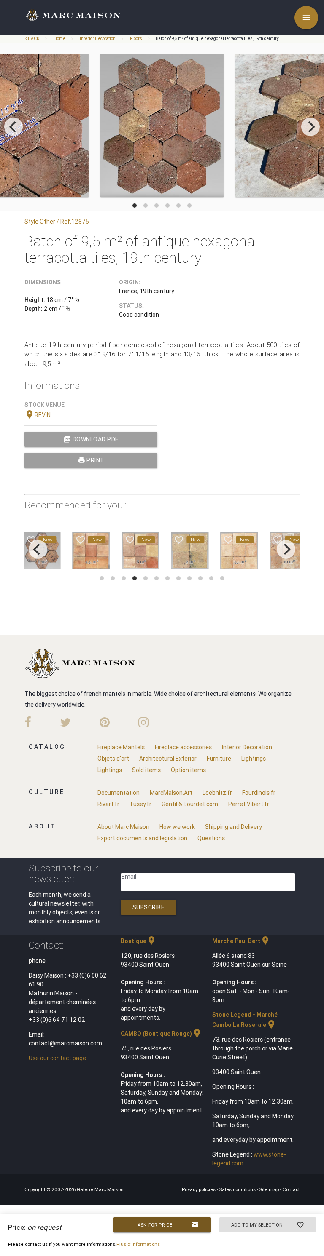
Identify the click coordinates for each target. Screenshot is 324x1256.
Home (59, 38)
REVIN (37, 415)
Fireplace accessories (183, 747)
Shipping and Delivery (233, 827)
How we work (177, 827)
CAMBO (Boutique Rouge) (161, 1033)
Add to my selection (268, 1225)
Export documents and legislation (142, 838)
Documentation (118, 792)
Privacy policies (199, 1189)
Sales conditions (238, 1189)
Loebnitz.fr (217, 792)
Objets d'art (113, 758)
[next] (310, 127)
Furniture (219, 758)
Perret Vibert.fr (248, 804)
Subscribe (148, 907)
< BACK (32, 38)
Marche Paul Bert (241, 941)
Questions (211, 838)
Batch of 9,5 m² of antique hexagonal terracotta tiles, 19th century (217, 38)
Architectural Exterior (168, 758)
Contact (291, 1189)
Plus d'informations (138, 1244)
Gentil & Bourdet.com (190, 804)
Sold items (146, 770)
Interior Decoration (97, 38)
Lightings (253, 758)
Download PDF (91, 439)
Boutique (139, 941)
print (91, 460)
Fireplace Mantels (121, 747)
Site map (269, 1189)
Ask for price (168, 1225)
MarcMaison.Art (171, 792)
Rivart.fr (108, 804)
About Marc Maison (123, 827)
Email (129, 876)
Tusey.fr (140, 804)
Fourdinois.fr (258, 792)
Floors (136, 38)
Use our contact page (57, 1058)
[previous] (13, 127)
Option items (188, 770)
